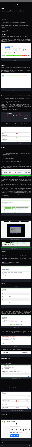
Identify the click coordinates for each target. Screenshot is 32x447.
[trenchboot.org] (31, 445)
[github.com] (29, 445)
